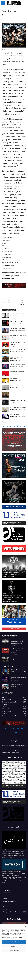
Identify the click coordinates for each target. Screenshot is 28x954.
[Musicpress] (14, 2)
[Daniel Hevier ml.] (3, 15)
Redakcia (4, 576)
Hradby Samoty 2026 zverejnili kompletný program (17, 650)
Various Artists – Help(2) (16, 385)
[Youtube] (24, 426)
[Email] (18, 19)
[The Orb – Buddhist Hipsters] (5, 366)
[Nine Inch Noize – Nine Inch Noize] (5, 373)
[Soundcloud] (14, 426)
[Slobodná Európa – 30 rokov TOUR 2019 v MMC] (5, 671)
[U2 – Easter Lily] (5, 380)
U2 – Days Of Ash (14, 414)
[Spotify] (17, 426)
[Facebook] (8, 19)
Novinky (4, 593)
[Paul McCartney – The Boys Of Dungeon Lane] (5, 337)
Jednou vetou (6, 570)
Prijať (14, 942)
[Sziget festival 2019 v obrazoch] (5, 686)
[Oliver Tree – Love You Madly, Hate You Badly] (5, 359)
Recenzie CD (12, 8)
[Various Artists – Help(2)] (5, 387)
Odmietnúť (14, 946)
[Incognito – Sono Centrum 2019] (5, 679)
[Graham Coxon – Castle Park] (5, 351)
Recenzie (7, 8)
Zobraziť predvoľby (14, 950)
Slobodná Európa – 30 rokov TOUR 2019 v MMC (18, 670)
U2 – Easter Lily (14, 378)
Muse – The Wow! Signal (16, 321)
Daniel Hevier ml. (8, 15)
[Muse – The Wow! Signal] (5, 323)
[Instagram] (7, 426)
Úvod (3, 8)
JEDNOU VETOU (9, 636)
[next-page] (5, 422)
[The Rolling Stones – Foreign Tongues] (5, 344)
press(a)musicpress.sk (12, 755)
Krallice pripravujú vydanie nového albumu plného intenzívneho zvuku (18, 641)
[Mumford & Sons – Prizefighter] (5, 409)
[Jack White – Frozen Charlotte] (5, 315)
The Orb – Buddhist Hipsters (17, 364)
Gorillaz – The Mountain (16, 393)
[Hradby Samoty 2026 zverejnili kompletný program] (5, 650)
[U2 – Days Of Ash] (5, 416)
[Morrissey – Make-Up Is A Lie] (5, 402)
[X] (11, 19)
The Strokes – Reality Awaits (17, 328)
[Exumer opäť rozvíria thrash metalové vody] (5, 659)
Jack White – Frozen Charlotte (18, 314)
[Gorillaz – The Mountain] (5, 395)
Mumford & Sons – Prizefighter (18, 407)
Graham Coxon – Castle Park (17, 350)
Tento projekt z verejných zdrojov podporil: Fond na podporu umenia (12, 786)
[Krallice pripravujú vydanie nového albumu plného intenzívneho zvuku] (14, 566)
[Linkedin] (15, 19)
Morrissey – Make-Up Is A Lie (17, 400)
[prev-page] (3, 422)
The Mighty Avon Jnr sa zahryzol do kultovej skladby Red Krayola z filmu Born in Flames (13, 597)
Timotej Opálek (13, 315)
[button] (25, 926)
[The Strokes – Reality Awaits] (5, 330)
